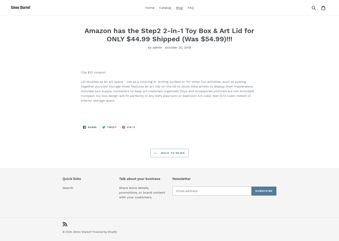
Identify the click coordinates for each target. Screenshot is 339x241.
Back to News (172, 152)
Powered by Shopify (104, 231)
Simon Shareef (82, 231)
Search (68, 188)
